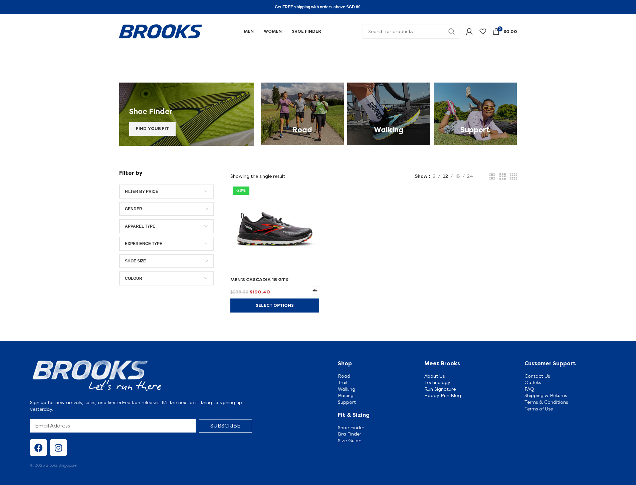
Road (344, 376)
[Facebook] (38, 447)
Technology (437, 382)
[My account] (469, 31)
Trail (342, 382)
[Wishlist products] (482, 31)
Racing (346, 395)
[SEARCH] (451, 31)
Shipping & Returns (545, 395)
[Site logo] (161, 30)
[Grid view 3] (502, 176)
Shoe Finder (352, 427)
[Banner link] (186, 114)
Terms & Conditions (546, 402)
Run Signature (440, 389)
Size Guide (350, 440)
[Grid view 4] (513, 176)
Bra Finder (349, 434)
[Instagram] (58, 447)
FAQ (529, 389)
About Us (434, 376)
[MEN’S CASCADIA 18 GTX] (274, 228)
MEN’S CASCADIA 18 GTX (259, 279)
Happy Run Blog (442, 395)
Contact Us (537, 376)
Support (347, 402)
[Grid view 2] (492, 176)
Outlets (532, 382)
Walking (346, 389)
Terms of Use (538, 408)
